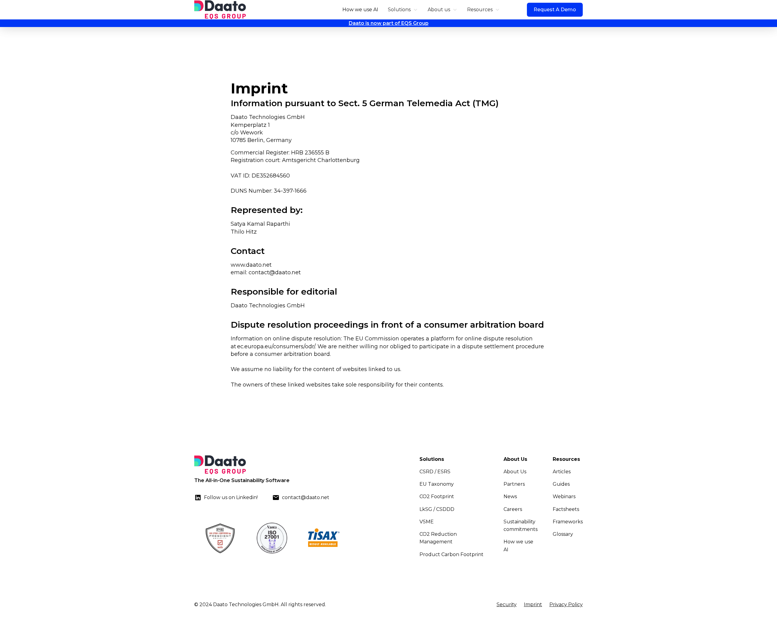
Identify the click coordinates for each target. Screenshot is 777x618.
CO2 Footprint (436, 496)
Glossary (563, 534)
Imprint (533, 604)
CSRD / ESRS (434, 471)
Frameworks (568, 522)
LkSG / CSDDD (436, 509)
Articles (562, 471)
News (510, 496)
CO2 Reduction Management (438, 538)
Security (507, 604)
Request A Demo (555, 9)
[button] (403, 9)
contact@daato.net (275, 272)
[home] (220, 9)
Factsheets (566, 509)
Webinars (564, 496)
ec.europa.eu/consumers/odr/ (276, 346)
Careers (513, 509)
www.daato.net (251, 265)
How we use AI (360, 9)
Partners (514, 484)
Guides (561, 484)
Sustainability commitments (521, 525)
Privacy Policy (566, 604)
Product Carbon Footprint (451, 554)
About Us (515, 471)
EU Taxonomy (436, 484)
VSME (426, 522)
